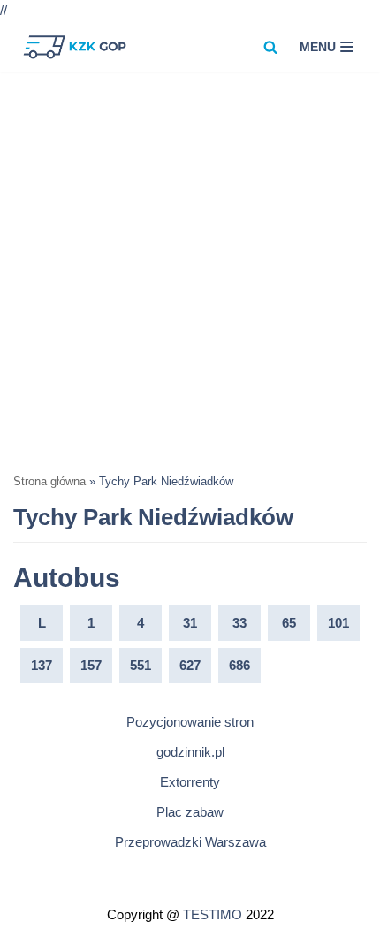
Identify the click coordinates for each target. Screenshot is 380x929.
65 (289, 622)
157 (91, 665)
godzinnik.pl (190, 751)
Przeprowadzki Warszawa (190, 841)
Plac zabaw (190, 811)
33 (239, 622)
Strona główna (49, 482)
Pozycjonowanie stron (190, 721)
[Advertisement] (190, 271)
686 (239, 665)
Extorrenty (190, 781)
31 (190, 622)
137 (41, 665)
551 (140, 665)
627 (190, 665)
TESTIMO (212, 914)
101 (338, 622)
